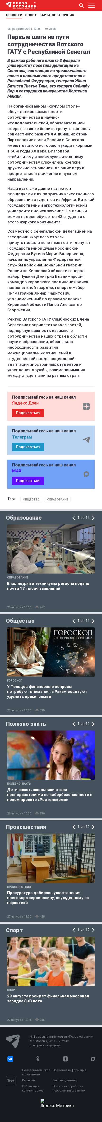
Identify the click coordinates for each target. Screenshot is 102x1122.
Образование (57, 499)
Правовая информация (69, 1070)
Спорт (14, 930)
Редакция (29, 1080)
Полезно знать (26, 724)
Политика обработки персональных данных (69, 1088)
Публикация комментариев (33, 1088)
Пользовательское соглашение (36, 1072)
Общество (31, 499)
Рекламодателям (65, 1080)
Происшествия (26, 827)
